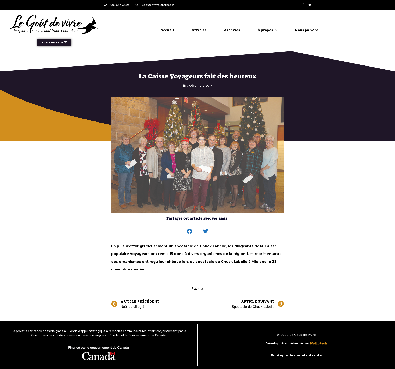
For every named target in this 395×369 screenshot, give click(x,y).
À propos (265, 30)
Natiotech (318, 343)
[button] (190, 231)
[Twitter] (310, 5)
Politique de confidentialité (296, 355)
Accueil (167, 30)
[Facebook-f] (303, 5)
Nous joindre (306, 30)
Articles (199, 30)
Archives (232, 30)
